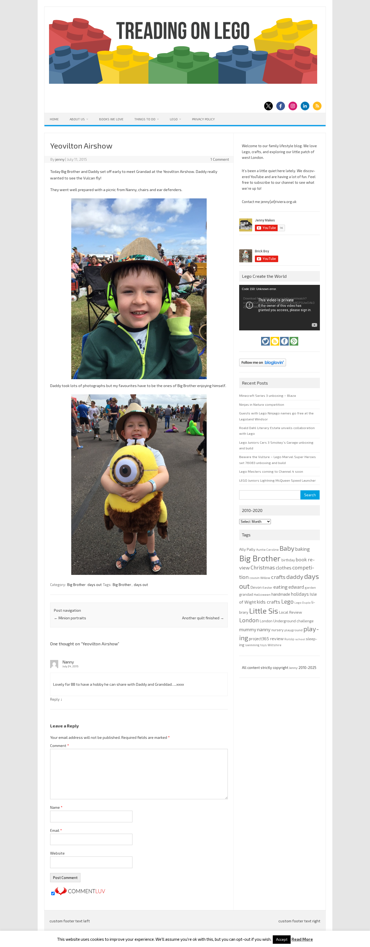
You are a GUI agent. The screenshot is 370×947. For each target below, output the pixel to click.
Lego (174, 119)
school (300, 639)
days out (94, 584)
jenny (59, 159)
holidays (300, 594)
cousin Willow (259, 577)
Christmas (263, 567)
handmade (280, 594)
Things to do (144, 119)
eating (280, 587)
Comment (59, 745)
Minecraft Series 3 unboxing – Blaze (267, 395)
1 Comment (219, 159)
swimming (252, 645)
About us (77, 119)
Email (56, 830)
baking (302, 549)
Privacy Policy (203, 119)
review (277, 638)
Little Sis (263, 610)
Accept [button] (281, 939)
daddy (294, 576)
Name (56, 807)
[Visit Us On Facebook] (285, 347)
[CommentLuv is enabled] (80, 893)
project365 (259, 638)
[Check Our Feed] (275, 347)
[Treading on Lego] (183, 82)
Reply (55, 699)
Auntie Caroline (267, 549)
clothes (283, 567)
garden (310, 587)
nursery (277, 630)
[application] (279, 307)
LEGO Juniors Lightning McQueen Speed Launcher (277, 480)
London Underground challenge (287, 621)
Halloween (262, 594)
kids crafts (268, 602)
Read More (302, 939)
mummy (247, 629)
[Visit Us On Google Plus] (294, 347)
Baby (287, 548)
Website (57, 853)
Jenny (293, 667)
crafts (278, 577)
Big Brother (76, 584)
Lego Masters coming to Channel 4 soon (271, 471)
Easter (267, 587)
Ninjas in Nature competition (261, 404)
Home (54, 119)
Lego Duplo (302, 602)
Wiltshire (274, 645)
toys (263, 645)
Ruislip (289, 639)
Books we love (111, 119)
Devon (256, 587)
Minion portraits (70, 618)
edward (296, 587)
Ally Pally (247, 549)
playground (293, 630)
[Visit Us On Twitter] (266, 347)
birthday (288, 560)
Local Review (290, 612)
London (249, 620)
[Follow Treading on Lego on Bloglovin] (262, 368)
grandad (246, 594)
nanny (264, 629)
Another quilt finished (203, 618)
